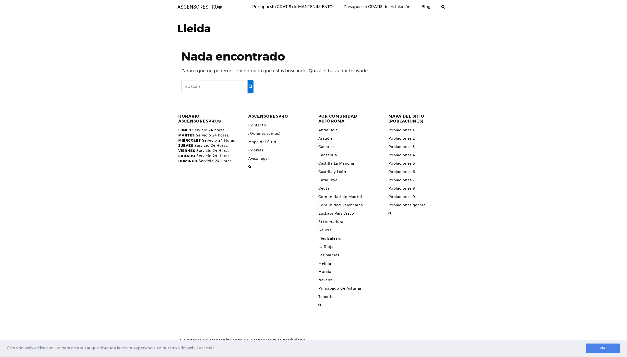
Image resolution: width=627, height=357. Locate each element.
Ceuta (324, 188)
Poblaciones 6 (401, 172)
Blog (426, 6)
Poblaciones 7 (401, 180)
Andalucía (328, 130)
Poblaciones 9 (401, 197)
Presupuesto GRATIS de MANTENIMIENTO (292, 6)
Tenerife (326, 297)
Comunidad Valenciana (340, 205)
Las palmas (328, 255)
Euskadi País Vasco (336, 213)
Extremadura (330, 222)
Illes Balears (329, 238)
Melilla (324, 263)
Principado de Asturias (340, 288)
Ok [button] (602, 348)
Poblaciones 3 (401, 147)
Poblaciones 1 (401, 130)
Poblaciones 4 (401, 155)
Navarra (325, 280)
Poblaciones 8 (401, 188)
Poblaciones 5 (401, 163)
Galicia (325, 230)
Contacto (257, 125)
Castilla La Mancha (336, 163)
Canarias (326, 147)
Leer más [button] (205, 348)
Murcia (324, 272)
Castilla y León (332, 172)
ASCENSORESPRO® (199, 6)
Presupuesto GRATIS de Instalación (377, 6)
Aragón (325, 138)
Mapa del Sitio (262, 142)
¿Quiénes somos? (264, 133)
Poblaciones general (407, 205)
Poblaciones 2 (401, 138)
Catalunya (328, 180)
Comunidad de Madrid (340, 197)
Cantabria (327, 155)
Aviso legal (258, 158)
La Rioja (326, 247)
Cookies (255, 150)
